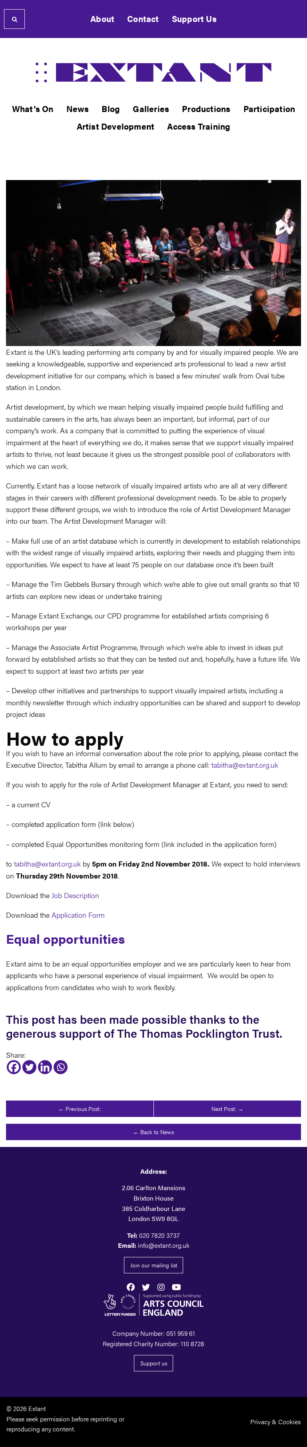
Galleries (151, 108)
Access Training (198, 126)
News (77, 108)
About (102, 18)
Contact (143, 18)
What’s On (33, 108)
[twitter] (146, 1287)
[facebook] (131, 1287)
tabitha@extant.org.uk (244, 764)
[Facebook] (14, 1067)
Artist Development (116, 126)
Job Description (75, 895)
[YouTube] (176, 1287)
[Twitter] (29, 1067)
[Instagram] (161, 1287)
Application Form (78, 914)
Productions (206, 108)
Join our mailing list (153, 1265)
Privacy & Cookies (275, 1421)
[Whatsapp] (61, 1067)
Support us (153, 1363)
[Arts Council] (153, 1304)
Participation (269, 108)
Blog (111, 108)
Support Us (194, 18)
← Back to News (153, 1132)
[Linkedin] (45, 1067)
